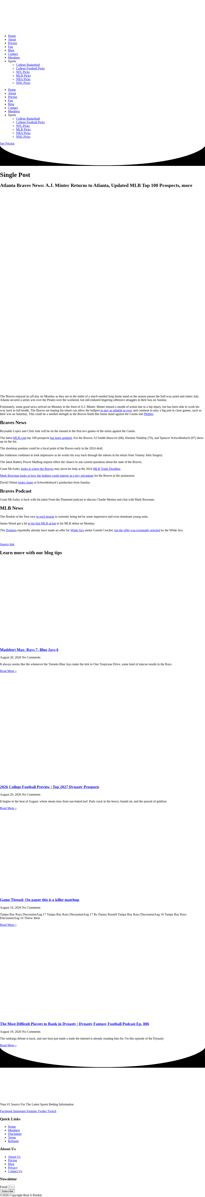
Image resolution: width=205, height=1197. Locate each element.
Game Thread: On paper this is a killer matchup (39, 900)
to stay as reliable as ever (116, 410)
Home (12, 36)
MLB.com (19, 438)
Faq (10, 46)
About (12, 39)
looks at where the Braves (37, 468)
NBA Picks (23, 79)
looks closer (25, 482)
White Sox (77, 530)
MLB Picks (23, 75)
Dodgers (11, 530)
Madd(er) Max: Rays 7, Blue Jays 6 (29, 650)
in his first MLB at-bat (42, 523)
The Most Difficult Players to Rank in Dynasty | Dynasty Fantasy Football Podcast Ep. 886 (74, 1024)
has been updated (61, 438)
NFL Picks (23, 72)
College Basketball (28, 64)
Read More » (8, 671)
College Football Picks (30, 68)
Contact (13, 54)
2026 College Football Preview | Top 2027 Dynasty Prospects (49, 787)
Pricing (12, 43)
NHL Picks (23, 83)
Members (14, 57)
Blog (11, 50)
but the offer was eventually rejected (137, 530)
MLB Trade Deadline (106, 468)
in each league (45, 516)
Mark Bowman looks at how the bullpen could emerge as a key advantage (46, 475)
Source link (7, 544)
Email (4, 1187)
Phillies (148, 414)
